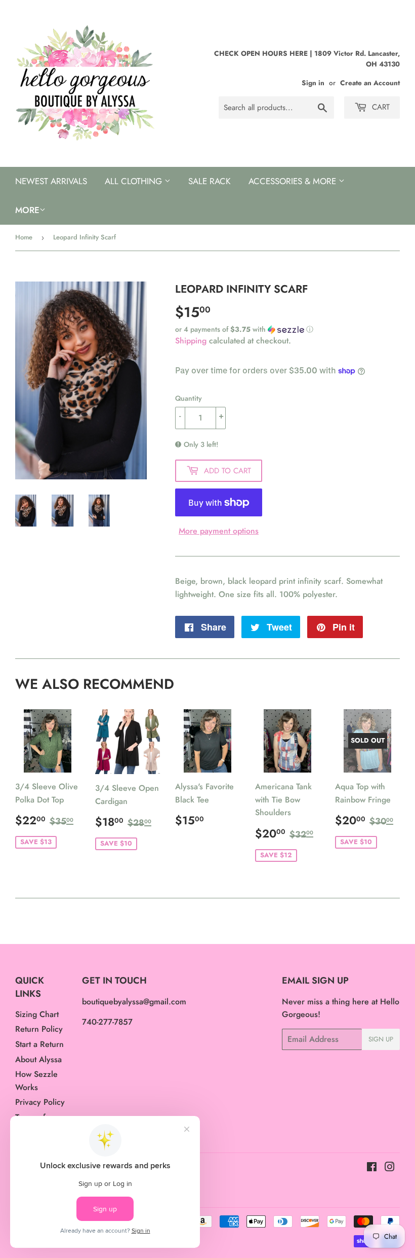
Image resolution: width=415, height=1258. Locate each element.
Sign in (313, 83)
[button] (287, 329)
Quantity (188, 398)
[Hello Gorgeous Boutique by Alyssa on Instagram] (390, 1168)
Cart (379, 107)
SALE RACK (209, 181)
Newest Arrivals (51, 181)
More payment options (219, 531)
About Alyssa (38, 1059)
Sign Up (380, 1039)
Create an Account (370, 83)
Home (23, 237)
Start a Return (39, 1044)
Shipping (190, 340)
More (27, 210)
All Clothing (134, 181)
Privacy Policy (40, 1102)
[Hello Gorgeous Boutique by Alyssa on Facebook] (371, 1168)
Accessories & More (293, 181)
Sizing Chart (37, 1014)
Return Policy (39, 1029)
